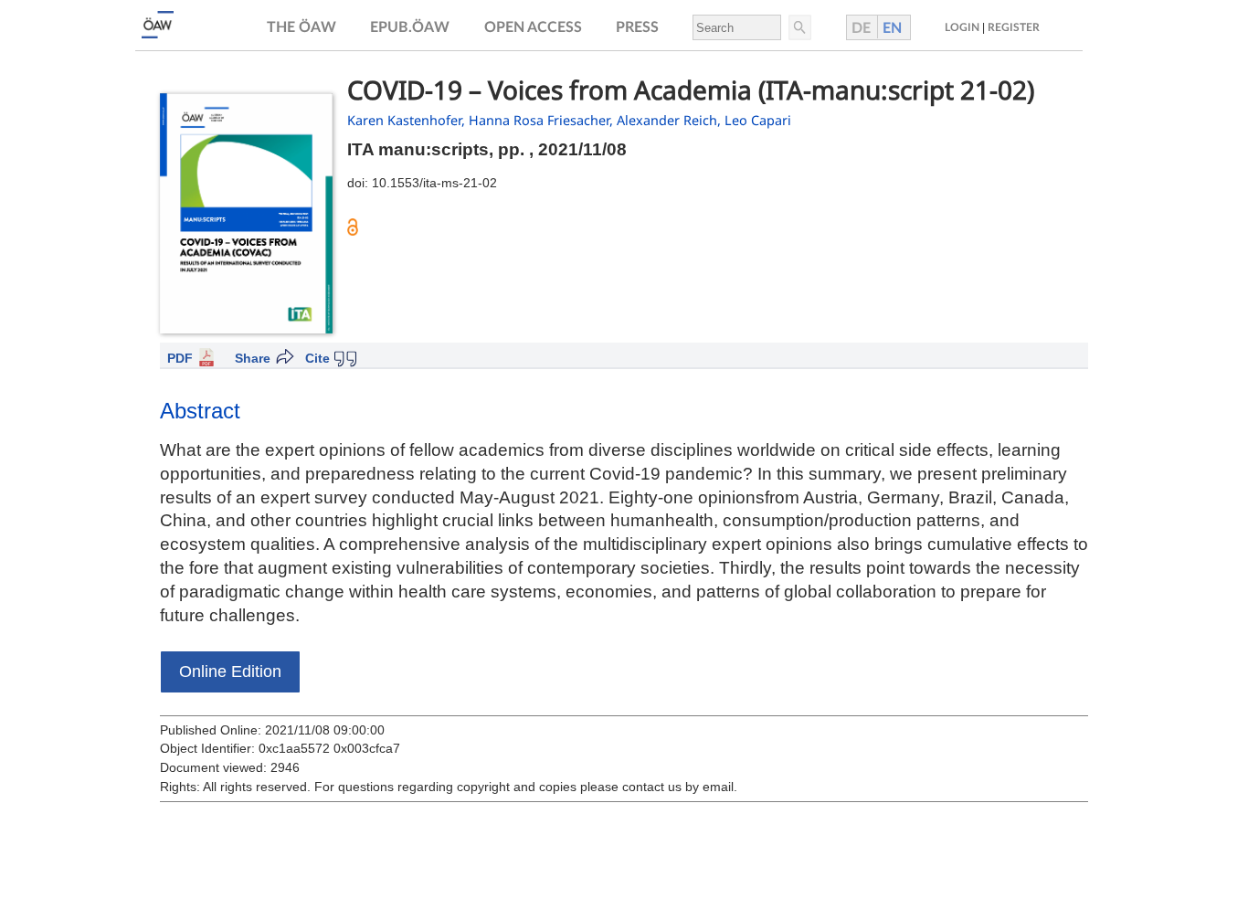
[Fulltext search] (798, 27)
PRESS (637, 27)
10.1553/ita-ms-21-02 (434, 182)
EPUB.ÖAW (409, 27)
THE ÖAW (301, 27)
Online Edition (230, 671)
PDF (180, 358)
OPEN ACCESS (533, 27)
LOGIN (962, 27)
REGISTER (1014, 27)
